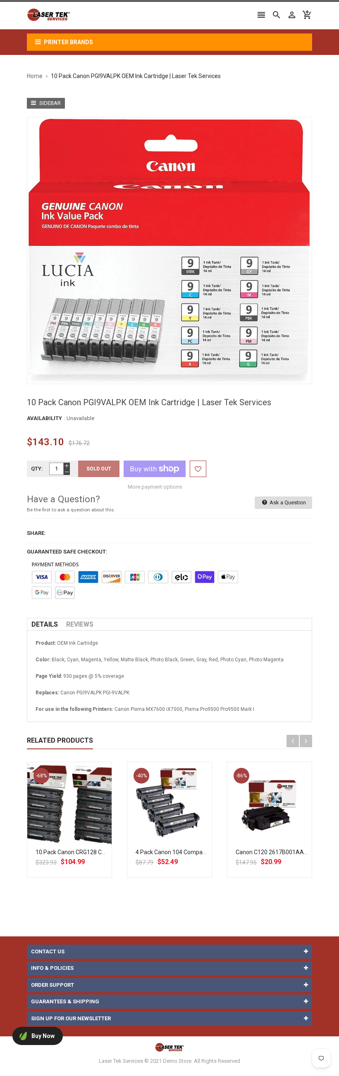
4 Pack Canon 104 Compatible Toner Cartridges (197, 852)
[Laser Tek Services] (169, 1047)
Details (44, 624)
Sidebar (49, 103)
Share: (36, 533)
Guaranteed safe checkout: (67, 552)
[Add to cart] (78, 831)
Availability (44, 418)
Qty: (37, 469)
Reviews (79, 624)
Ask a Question (287, 502)
